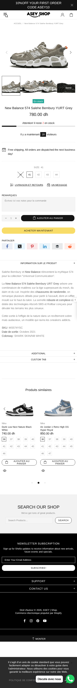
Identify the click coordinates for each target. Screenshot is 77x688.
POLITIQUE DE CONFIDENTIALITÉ (28, 680)
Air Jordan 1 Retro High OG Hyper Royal (54, 428)
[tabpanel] (19, 439)
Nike (4, 423)
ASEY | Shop (38, 15)
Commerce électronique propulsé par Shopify (38, 613)
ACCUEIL (18, 23)
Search (63, 520)
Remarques (9, 195)
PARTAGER (8, 240)
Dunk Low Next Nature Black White (17, 428)
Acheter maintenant (38, 230)
